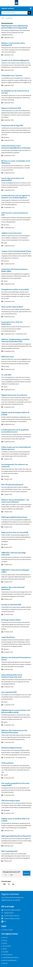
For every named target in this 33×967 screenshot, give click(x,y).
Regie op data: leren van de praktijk (14, 532)
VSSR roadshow (7, 763)
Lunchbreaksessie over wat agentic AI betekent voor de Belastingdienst (15, 196)
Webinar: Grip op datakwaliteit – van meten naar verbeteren (15, 501)
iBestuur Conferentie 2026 (11, 108)
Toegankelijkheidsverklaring (11, 957)
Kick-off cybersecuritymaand (12, 485)
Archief (5, 949)
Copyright (5, 952)
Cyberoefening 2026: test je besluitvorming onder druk (11, 676)
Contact (5, 940)
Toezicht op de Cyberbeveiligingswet (15, 60)
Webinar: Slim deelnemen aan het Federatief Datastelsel (14, 731)
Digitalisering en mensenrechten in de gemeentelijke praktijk (15, 711)
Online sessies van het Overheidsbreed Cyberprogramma (16, 448)
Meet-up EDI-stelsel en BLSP (12, 307)
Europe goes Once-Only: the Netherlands (12, 323)
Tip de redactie (7, 946)
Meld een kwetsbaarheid (9, 960)
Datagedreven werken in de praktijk (15, 289)
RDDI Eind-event (7, 357)
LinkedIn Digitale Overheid (11, 915)
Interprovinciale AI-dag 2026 (12, 125)
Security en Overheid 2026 (11, 605)
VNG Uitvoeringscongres (10, 801)
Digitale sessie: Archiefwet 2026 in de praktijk (15, 413)
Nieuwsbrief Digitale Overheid (12, 910)
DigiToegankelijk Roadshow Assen (14, 517)
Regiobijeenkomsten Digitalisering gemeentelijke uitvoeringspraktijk (14, 27)
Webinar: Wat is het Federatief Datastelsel (12, 588)
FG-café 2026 (6, 375)
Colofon (5, 943)
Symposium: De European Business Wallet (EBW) (14, 270)
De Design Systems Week (11, 620)
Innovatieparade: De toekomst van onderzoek (14, 465)
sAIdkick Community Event (11, 233)
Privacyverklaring (7, 954)
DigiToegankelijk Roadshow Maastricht (16, 836)
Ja (5, 875)
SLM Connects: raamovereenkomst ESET (14, 214)
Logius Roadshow (8, 637)
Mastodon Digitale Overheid (12, 918)
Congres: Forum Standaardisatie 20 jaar (16, 251)
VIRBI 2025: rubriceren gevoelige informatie (13, 554)
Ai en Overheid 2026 (9, 692)
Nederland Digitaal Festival (11, 748)
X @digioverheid (8, 913)
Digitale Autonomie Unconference (14, 395)
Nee (11, 875)
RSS (5, 921)
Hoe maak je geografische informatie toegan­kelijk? (15, 784)
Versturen (26, 873)
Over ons (5, 937)
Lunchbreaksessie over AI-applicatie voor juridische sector (15, 431)
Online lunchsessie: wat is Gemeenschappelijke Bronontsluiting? (15, 147)
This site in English (8, 930)
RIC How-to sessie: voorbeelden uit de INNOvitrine (15, 162)
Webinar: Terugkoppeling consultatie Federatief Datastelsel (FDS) (15, 340)
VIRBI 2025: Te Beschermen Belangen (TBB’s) (15, 571)
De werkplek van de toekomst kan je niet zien (15, 92)
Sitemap (5, 963)
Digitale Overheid (7, 8)
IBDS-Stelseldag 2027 (9, 851)
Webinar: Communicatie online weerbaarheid (13, 44)
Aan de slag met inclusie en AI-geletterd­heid (12, 179)
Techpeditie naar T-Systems (11, 76)
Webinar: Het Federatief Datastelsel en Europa (16, 658)
